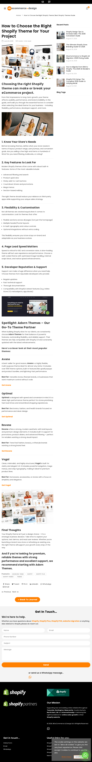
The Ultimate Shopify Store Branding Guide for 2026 (76, 46)
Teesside (50, 710)
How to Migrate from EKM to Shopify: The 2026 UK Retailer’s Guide (78, 69)
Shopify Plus (40, 574)
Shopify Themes (8, 577)
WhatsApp (7, 749)
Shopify (30, 574)
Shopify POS (51, 749)
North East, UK (52, 712)
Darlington (59, 710)
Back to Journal (28, 599)
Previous (7, 592)
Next (14, 592)
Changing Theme (18, 574)
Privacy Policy (66, 757)
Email (5, 746)
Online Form (7, 743)
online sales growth (70, 715)
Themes (19, 577)
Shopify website (53, 717)
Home (18, 15)
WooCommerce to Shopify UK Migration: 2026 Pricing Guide (78, 57)
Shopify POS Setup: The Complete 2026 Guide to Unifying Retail (76, 81)
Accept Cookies (81, 757)
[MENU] (5, 8)
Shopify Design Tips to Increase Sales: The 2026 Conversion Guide (75, 34)
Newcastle (68, 710)
